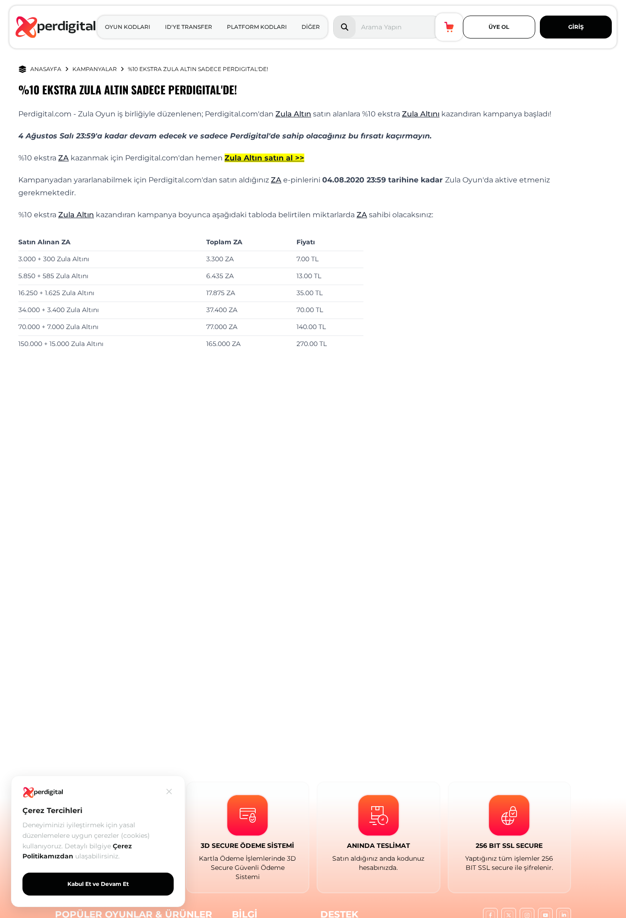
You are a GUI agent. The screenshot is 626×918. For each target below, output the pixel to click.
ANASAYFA (45, 69)
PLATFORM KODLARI (257, 26)
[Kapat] (169, 791)
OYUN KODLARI (127, 26)
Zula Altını (420, 114)
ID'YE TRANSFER (188, 26)
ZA (63, 158)
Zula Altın (293, 114)
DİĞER (311, 26)
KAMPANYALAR (94, 69)
